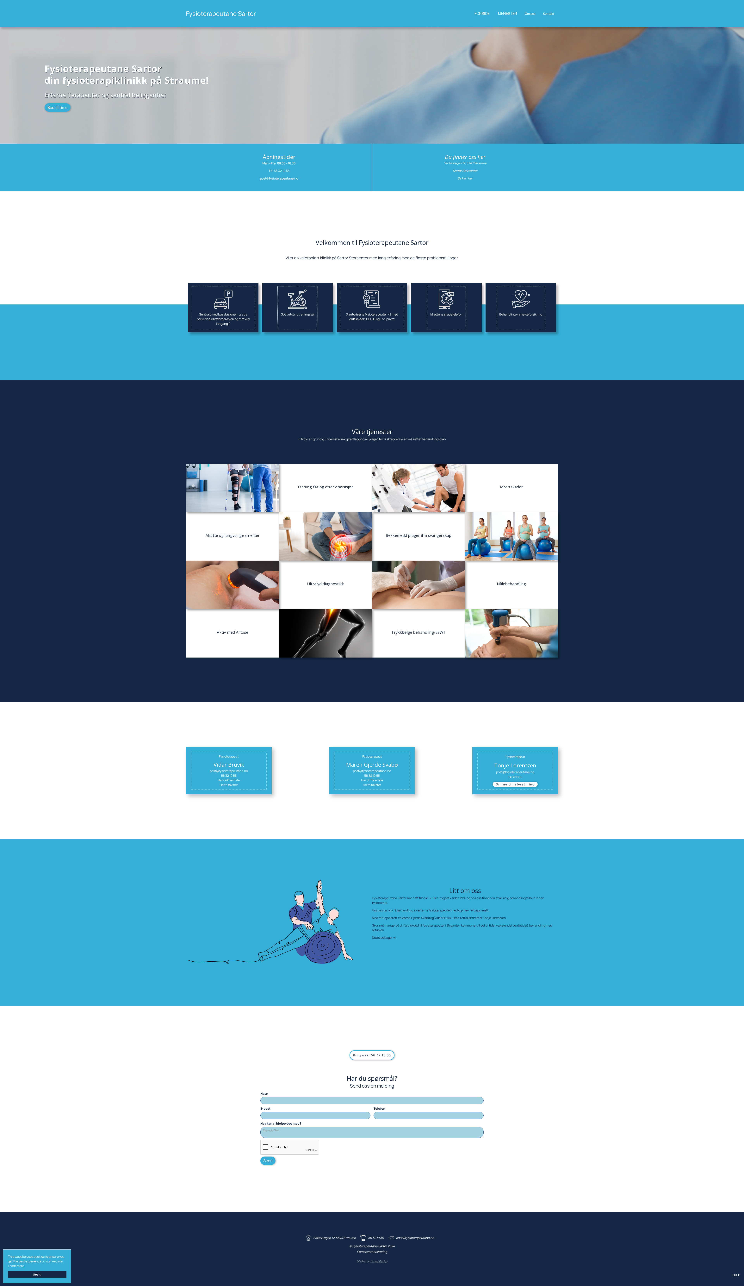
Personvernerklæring (372, 1252)
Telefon (379, 1108)
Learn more (16, 1266)
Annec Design (378, 1261)
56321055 (515, 777)
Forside (482, 13)
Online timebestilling (515, 784)
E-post (265, 1108)
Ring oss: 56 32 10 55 (372, 1055)
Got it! (37, 1274)
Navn (264, 1093)
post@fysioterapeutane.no (279, 178)
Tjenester (507, 13)
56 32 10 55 (281, 171)
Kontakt (548, 13)
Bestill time (57, 107)
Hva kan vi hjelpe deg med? (280, 1123)
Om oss (530, 13)
